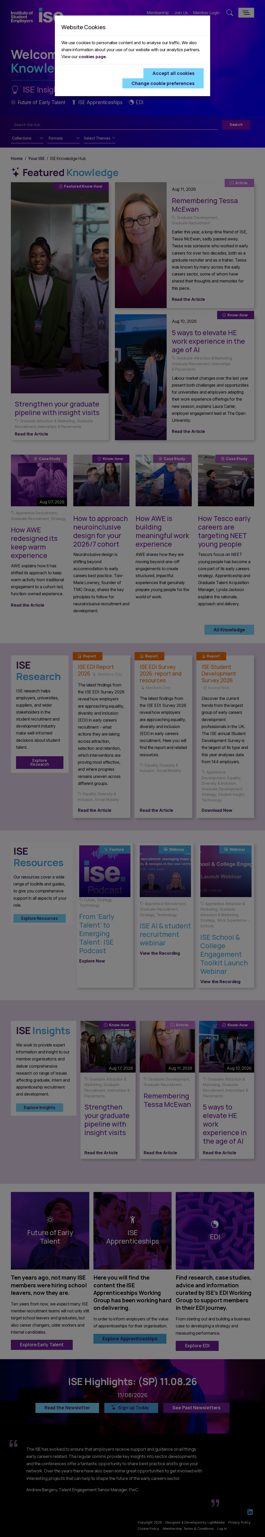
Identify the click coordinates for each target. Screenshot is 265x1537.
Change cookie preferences (163, 83)
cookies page (92, 56)
